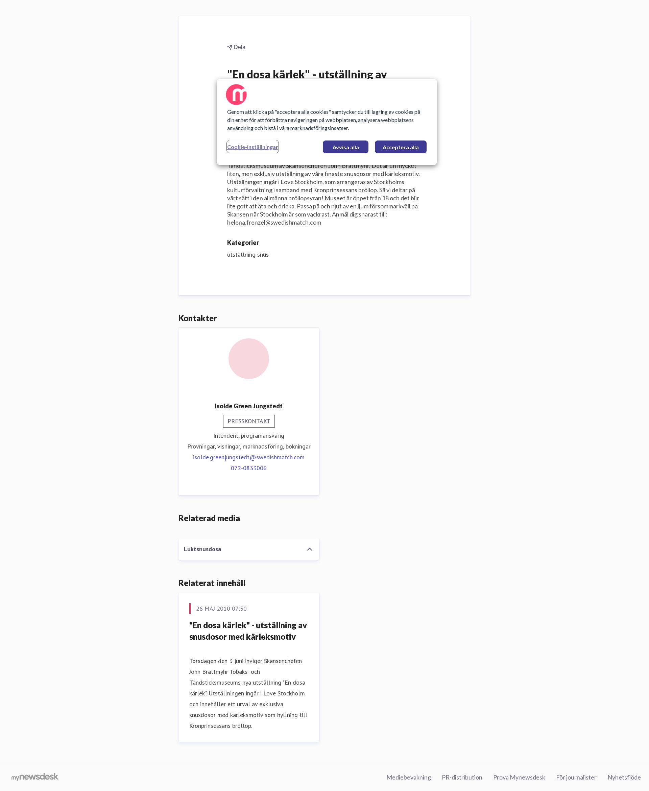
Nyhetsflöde (624, 777)
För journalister (576, 777)
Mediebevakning (408, 777)
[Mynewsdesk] (35, 777)
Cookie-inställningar (252, 147)
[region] (327, 122)
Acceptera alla (401, 147)
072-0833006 (249, 468)
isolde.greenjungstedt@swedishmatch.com (249, 457)
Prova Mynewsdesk (519, 777)
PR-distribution (462, 777)
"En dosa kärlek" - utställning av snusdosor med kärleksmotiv (248, 630)
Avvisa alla (346, 147)
